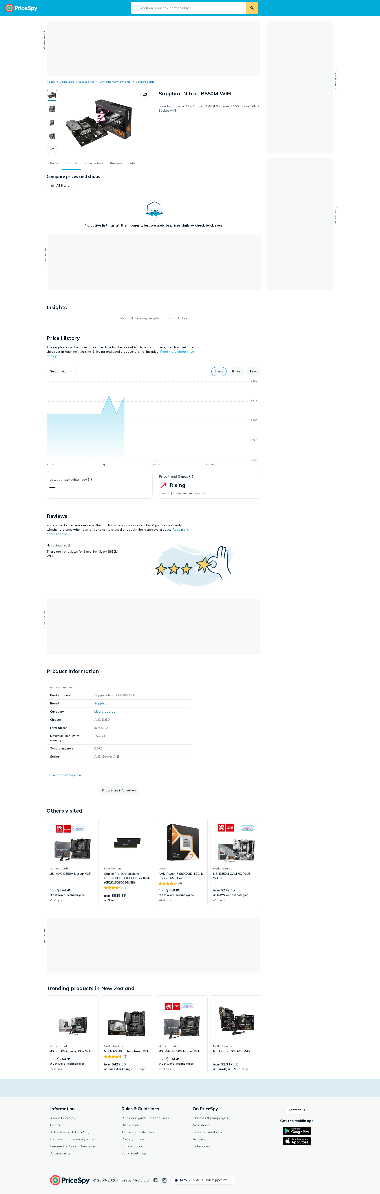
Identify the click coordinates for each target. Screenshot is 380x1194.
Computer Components (115, 81)
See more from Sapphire (64, 775)
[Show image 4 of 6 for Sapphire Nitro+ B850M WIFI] (52, 136)
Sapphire (100, 703)
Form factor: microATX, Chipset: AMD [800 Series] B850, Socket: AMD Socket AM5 (209, 108)
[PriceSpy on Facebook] (155, 1180)
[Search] (252, 8)
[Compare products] (145, 95)
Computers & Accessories (77, 81)
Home (51, 81)
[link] (73, 861)
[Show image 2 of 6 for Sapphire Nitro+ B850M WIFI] (52, 109)
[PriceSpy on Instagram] (164, 1180)
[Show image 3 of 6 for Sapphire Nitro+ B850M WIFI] (52, 122)
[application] (154, 423)
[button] (52, 149)
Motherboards (145, 81)
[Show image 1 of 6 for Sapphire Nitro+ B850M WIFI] (52, 95)
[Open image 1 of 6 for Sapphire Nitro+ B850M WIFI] (98, 123)
